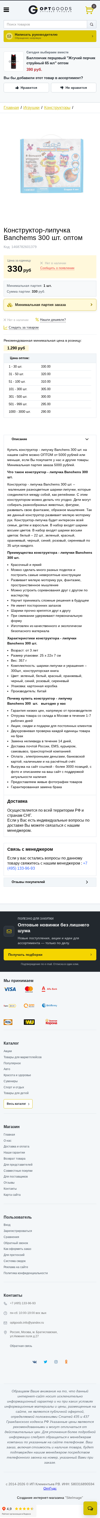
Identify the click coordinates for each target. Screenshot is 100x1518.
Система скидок (14, 1261)
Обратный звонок (16, 1243)
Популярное (12, 1063)
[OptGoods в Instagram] (56, 1362)
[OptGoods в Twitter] (45, 1362)
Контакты (10, 1188)
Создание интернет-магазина (40, 1498)
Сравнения (11, 1237)
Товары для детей (16, 1093)
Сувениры (11, 1081)
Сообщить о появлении (57, 268)
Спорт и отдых (14, 1087)
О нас (7, 1140)
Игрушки (31, 107)
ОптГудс (50, 1488)
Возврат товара (14, 1158)
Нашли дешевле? (53, 320)
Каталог (11, 1043)
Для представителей (18, 1164)
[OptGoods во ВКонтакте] (35, 1362)
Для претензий (14, 1255)
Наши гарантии (14, 1152)
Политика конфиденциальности (26, 1273)
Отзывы (9, 1182)
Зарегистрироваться (18, 1231)
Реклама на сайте (16, 1267)
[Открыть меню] (6, 9)
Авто (7, 1069)
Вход (7, 1225)
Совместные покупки (18, 1170)
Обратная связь (21, 1346)
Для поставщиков (16, 1176)
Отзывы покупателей (28, 882)
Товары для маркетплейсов (23, 1057)
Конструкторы (57, 107)
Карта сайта (12, 1194)
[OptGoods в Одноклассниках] (66, 1362)
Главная (11, 107)
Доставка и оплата (16, 1146)
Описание (19, 439)
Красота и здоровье (17, 1075)
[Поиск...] (91, 24)
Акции (8, 1051)
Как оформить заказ (17, 1249)
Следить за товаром (24, 327)
